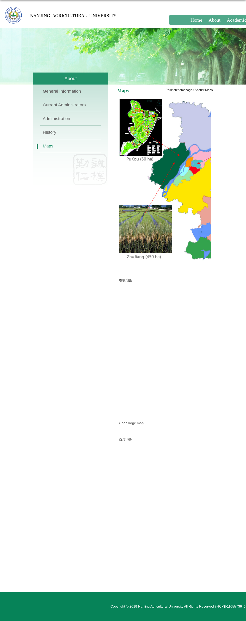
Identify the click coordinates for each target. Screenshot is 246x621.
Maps (209, 90)
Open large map (131, 423)
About (199, 90)
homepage (185, 90)
